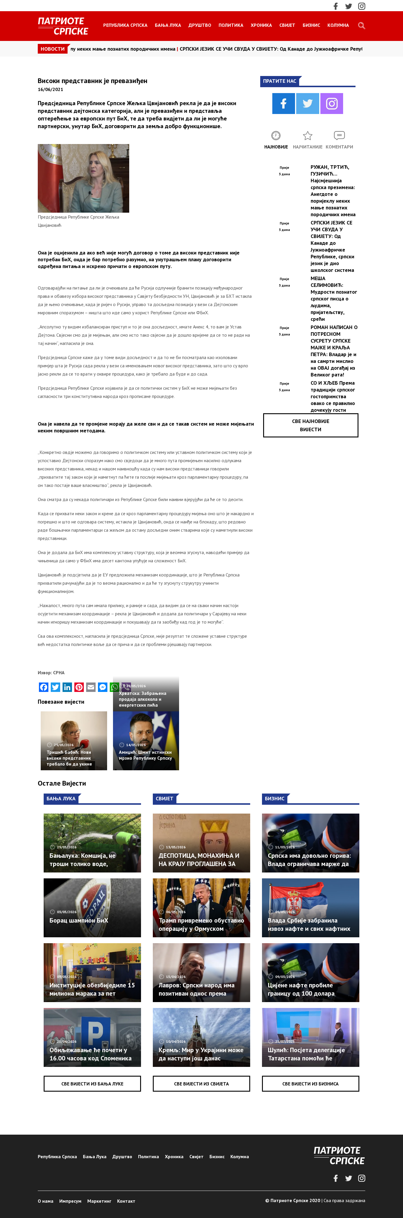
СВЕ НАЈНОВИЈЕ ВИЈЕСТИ (310, 425)
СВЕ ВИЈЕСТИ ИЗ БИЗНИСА (310, 1084)
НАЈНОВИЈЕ (276, 147)
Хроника (261, 25)
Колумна (338, 25)
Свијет (287, 25)
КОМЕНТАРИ (339, 147)
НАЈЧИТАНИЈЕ (307, 147)
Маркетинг (99, 1201)
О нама (45, 1201)
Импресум (70, 1201)
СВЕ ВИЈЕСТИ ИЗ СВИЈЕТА (201, 1084)
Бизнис (311, 25)
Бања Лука (168, 25)
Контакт (126, 1201)
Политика (231, 25)
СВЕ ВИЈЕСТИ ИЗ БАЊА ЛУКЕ (92, 1084)
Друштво (200, 25)
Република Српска (125, 25)
